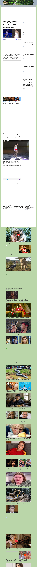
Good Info (12, 2)
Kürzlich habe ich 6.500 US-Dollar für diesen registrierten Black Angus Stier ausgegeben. (29, 205)
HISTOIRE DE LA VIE (21, 6)
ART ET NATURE (9, 6)
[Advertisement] (18, 14)
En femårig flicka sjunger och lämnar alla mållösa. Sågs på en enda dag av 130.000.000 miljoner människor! (7, 205)
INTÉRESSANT (15, 6)
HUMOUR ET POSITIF (28, 6)
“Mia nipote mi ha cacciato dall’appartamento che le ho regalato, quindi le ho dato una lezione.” (28, 31)
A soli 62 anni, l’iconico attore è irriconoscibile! (7, 221)
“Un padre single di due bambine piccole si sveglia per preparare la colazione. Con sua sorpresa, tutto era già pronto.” (28, 55)
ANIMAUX (4, 6)
